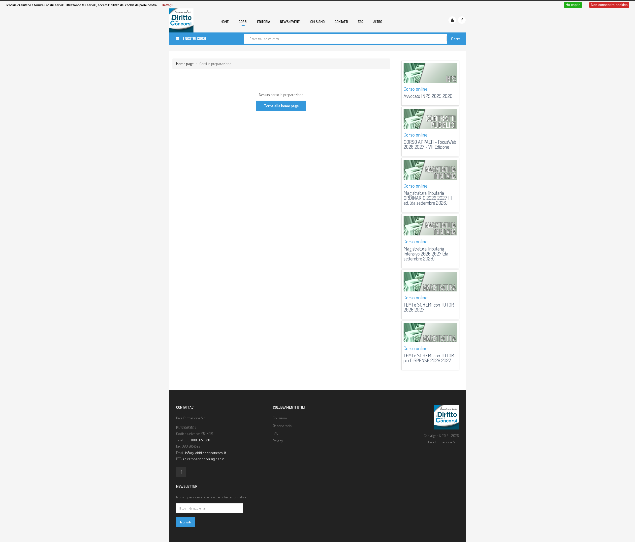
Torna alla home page (281, 105)
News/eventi (290, 22)
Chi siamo (317, 22)
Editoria (263, 22)
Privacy (278, 440)
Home (225, 22)
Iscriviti (185, 522)
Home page (184, 63)
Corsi (243, 22)
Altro (377, 22)
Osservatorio (282, 425)
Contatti (341, 22)
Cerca (456, 38)
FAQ (360, 22)
